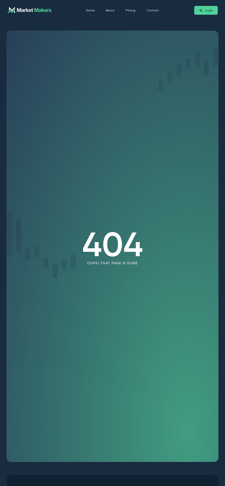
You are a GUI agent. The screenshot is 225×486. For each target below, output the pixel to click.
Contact (152, 10)
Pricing (130, 10)
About (110, 10)
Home (90, 10)
